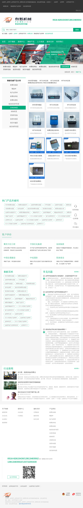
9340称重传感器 (10, 205)
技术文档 (36, 419)
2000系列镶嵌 (32, 80)
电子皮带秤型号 (50, 216)
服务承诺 (36, 415)
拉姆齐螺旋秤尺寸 (22, 216)
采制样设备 (7, 69)
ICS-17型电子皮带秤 (11, 223)
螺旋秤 (15, 66)
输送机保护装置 (54, 66)
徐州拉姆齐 (21, 208)
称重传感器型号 (22, 205)
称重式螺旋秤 (71, 212)
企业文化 (4, 415)
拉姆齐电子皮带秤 (47, 220)
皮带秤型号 (59, 220)
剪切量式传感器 (47, 208)
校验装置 (74, 66)
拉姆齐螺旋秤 (47, 212)
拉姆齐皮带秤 (19, 220)
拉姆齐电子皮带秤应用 (27, 223)
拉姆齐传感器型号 (10, 212)
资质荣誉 (4, 422)
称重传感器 (7, 66)
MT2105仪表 (44, 80)
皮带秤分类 (8, 220)
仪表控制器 (65, 66)
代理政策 (36, 412)
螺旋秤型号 (36, 212)
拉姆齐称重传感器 (36, 205)
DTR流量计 (48, 205)
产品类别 (52, 409)
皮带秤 (62, 2)
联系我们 (59, 42)
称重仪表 (5, 6)
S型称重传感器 (9, 208)
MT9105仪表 (65, 80)
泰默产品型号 (9, 216)
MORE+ (76, 272)
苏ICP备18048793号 (25, 504)
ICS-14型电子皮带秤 (36, 216)
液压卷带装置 (27, 6)
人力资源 (40, 42)
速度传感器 (16, 69)
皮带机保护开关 (13, 486)
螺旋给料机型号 (58, 212)
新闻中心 (21, 42)
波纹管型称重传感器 (33, 208)
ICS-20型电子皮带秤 (64, 216)
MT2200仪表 (54, 80)
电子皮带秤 (23, 66)
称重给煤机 (43, 66)
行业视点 (20, 415)
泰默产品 (30, 42)
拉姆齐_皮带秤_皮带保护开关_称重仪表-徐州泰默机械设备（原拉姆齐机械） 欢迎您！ (27, 2)
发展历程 (4, 412)
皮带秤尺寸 (40, 223)
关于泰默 (11, 42)
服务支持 (50, 42)
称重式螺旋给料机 (24, 212)
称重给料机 (33, 66)
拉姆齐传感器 (59, 205)
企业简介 (4, 419)
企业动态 (20, 412)
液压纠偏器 (26, 69)
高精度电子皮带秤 (16, 6)
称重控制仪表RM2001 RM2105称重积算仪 (42, 83)
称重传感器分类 (59, 208)
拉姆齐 (56, 2)
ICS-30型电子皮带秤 (32, 220)
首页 (4, 42)
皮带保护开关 (70, 2)
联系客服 (14, 477)
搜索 (77, 30)
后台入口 (78, 10)
